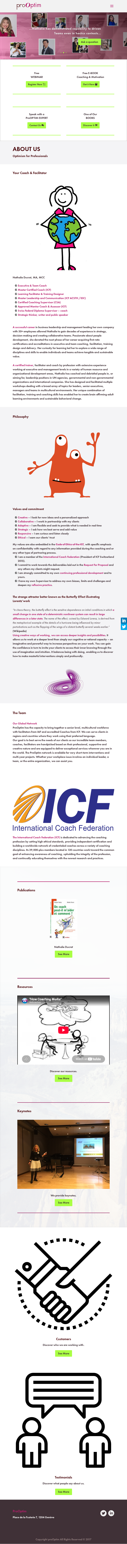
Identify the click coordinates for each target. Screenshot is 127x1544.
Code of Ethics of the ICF (70, 544)
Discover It (88, 125)
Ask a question (89, 42)
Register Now (35, 84)
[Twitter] (124, 627)
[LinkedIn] (124, 621)
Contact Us (35, 125)
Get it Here (88, 84)
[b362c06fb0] (63, 939)
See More (63, 954)
